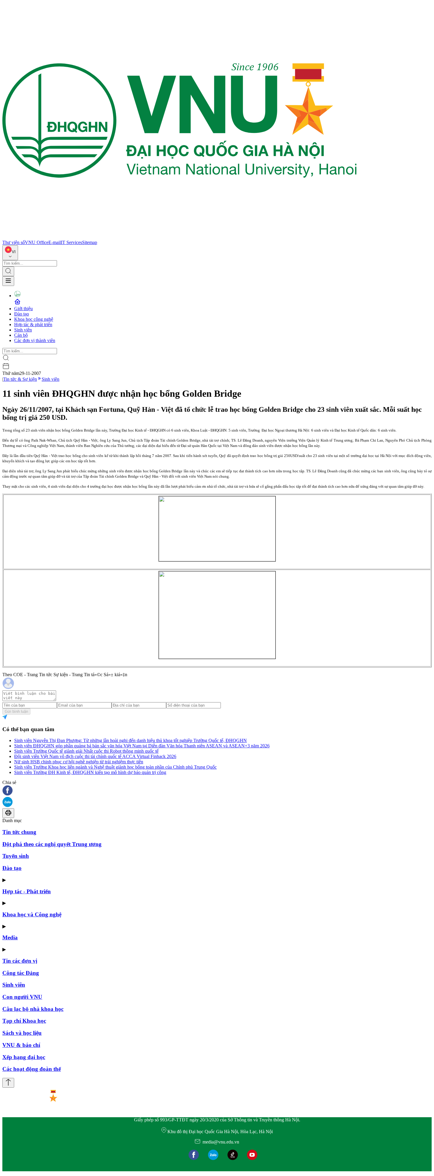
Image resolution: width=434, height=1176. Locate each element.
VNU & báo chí (21, 1045)
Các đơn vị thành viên (34, 340)
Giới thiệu (23, 308)
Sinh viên (23, 329)
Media (10, 937)
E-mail (54, 242)
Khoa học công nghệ (33, 319)
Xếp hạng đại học (23, 1057)
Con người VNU (22, 997)
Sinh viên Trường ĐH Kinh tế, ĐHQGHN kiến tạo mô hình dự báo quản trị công (90, 772)
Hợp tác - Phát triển (26, 891)
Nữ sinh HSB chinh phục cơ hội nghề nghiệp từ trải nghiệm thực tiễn (78, 761)
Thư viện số (13, 242)
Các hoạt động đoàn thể (31, 1069)
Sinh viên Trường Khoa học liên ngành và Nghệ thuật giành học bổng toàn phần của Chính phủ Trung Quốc (115, 767)
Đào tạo (21, 313)
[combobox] (10, 252)
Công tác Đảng (20, 973)
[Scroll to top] (8, 1083)
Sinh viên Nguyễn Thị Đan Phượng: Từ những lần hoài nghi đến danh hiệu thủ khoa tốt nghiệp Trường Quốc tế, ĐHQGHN (130, 740)
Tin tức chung (19, 832)
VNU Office (36, 242)
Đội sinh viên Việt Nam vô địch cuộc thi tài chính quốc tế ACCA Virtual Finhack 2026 (95, 756)
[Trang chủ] (179, 237)
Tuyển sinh (15, 856)
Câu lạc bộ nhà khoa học (32, 1009)
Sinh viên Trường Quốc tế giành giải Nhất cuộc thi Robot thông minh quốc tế (86, 751)
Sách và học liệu (22, 1033)
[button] (217, 791)
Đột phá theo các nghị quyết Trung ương (52, 844)
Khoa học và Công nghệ (31, 914)
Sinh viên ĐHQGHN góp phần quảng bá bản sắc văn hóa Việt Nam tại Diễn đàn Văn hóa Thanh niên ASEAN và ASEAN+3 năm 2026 (142, 745)
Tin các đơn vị (19, 961)
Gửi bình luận (16, 711)
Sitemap (89, 242)
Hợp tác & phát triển (33, 324)
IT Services (71, 242)
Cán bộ (21, 335)
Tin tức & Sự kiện (20, 379)
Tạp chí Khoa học (24, 1021)
